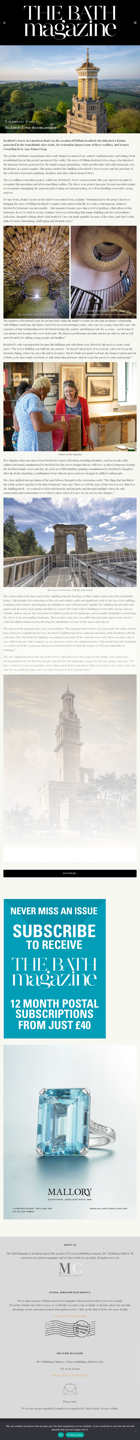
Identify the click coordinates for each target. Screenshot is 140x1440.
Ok (60, 1434)
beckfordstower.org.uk (81, 857)
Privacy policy (74, 1434)
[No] (135, 1431)
